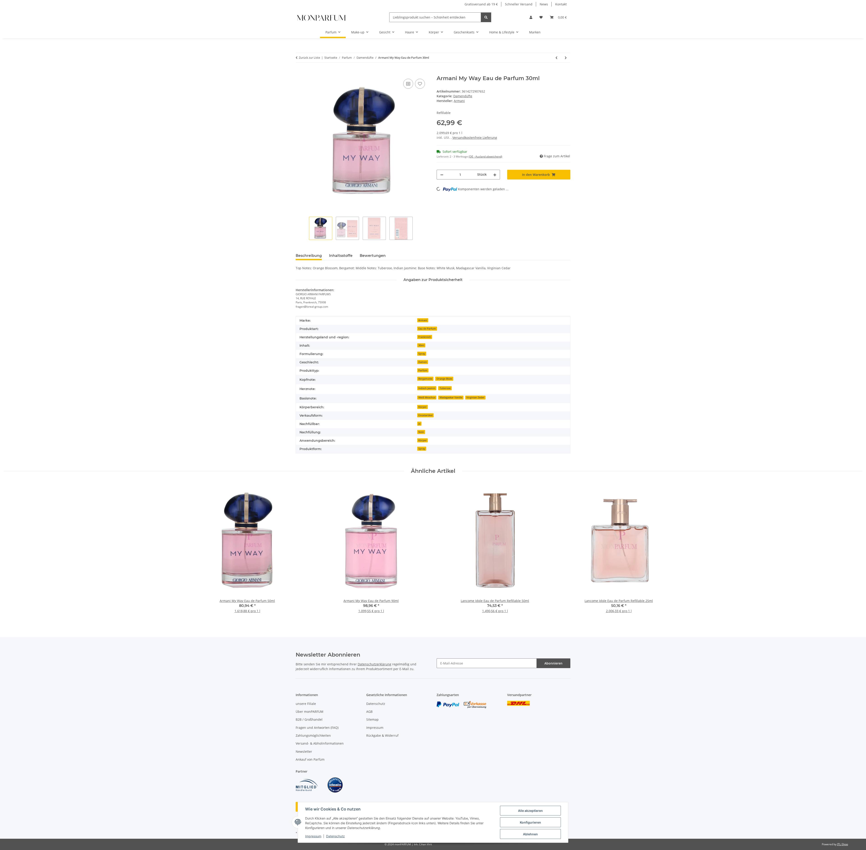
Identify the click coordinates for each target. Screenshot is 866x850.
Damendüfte (462, 96)
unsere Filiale (306, 703)
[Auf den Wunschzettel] (420, 84)
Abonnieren (553, 663)
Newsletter (304, 751)
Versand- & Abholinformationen (320, 743)
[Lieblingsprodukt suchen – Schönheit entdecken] (486, 17)
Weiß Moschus (426, 397)
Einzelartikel (425, 415)
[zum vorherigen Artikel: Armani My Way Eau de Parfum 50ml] (556, 58)
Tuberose (445, 388)
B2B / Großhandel (309, 719)
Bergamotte (425, 378)
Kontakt (561, 4)
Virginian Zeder (475, 397)
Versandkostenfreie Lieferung (474, 137)
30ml (421, 345)
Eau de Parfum (427, 328)
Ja (419, 423)
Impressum (313, 836)
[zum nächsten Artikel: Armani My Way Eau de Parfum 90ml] (565, 58)
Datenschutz (335, 836)
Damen (422, 362)
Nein (421, 432)
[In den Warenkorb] (299, 72)
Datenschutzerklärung (374, 664)
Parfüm (422, 370)
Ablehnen (530, 834)
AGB (369, 711)
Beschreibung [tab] (309, 255)
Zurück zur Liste (309, 58)
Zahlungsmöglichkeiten (313, 735)
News (544, 4)
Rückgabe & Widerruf (382, 735)
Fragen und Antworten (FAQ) (317, 727)
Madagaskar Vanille (451, 397)
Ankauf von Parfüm (310, 759)
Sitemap (372, 719)
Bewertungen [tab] (373, 255)
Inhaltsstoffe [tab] (340, 255)
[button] (531, 17)
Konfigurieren (530, 822)
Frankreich (424, 337)
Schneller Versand (518, 4)
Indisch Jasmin (426, 388)
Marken (535, 32)
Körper (422, 407)
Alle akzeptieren (530, 811)
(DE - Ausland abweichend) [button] (485, 156)
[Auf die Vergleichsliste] (408, 84)
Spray (421, 353)
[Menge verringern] (442, 174)
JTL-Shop (842, 844)
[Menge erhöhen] (495, 174)
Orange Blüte (444, 378)
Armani (422, 320)
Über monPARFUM (309, 711)
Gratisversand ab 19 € (481, 4)
